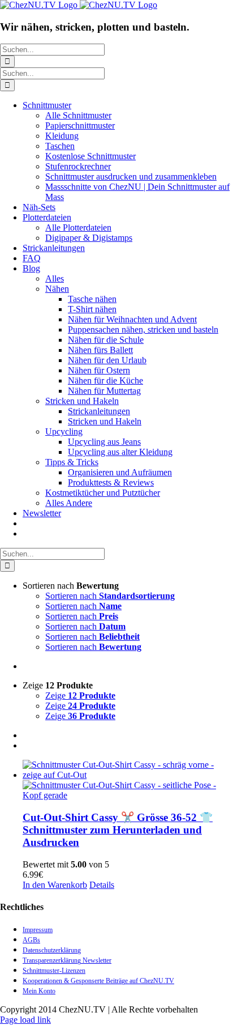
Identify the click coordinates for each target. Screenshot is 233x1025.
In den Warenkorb (55, 885)
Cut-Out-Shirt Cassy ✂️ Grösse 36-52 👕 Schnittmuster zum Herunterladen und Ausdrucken (118, 829)
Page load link (25, 1019)
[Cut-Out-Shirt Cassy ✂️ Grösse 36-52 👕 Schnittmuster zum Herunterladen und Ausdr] (128, 780)
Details (101, 885)
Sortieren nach (110, 596)
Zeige (80, 695)
